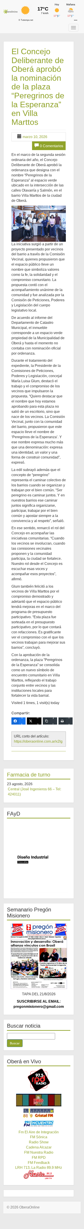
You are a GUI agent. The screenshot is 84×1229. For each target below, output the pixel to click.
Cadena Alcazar (39, 1147)
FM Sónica (38, 1137)
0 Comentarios (51, 146)
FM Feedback (39, 1163)
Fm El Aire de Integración (39, 1132)
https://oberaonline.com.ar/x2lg (38, 741)
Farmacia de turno (28, 775)
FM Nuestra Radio (38, 1152)
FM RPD (39, 1157)
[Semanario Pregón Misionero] (38, 956)
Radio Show (39, 1142)
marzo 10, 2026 (35, 137)
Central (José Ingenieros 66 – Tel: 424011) (34, 791)
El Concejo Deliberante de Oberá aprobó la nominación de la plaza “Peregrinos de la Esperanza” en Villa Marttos (37, 87)
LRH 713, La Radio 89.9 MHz (38, 1167)
